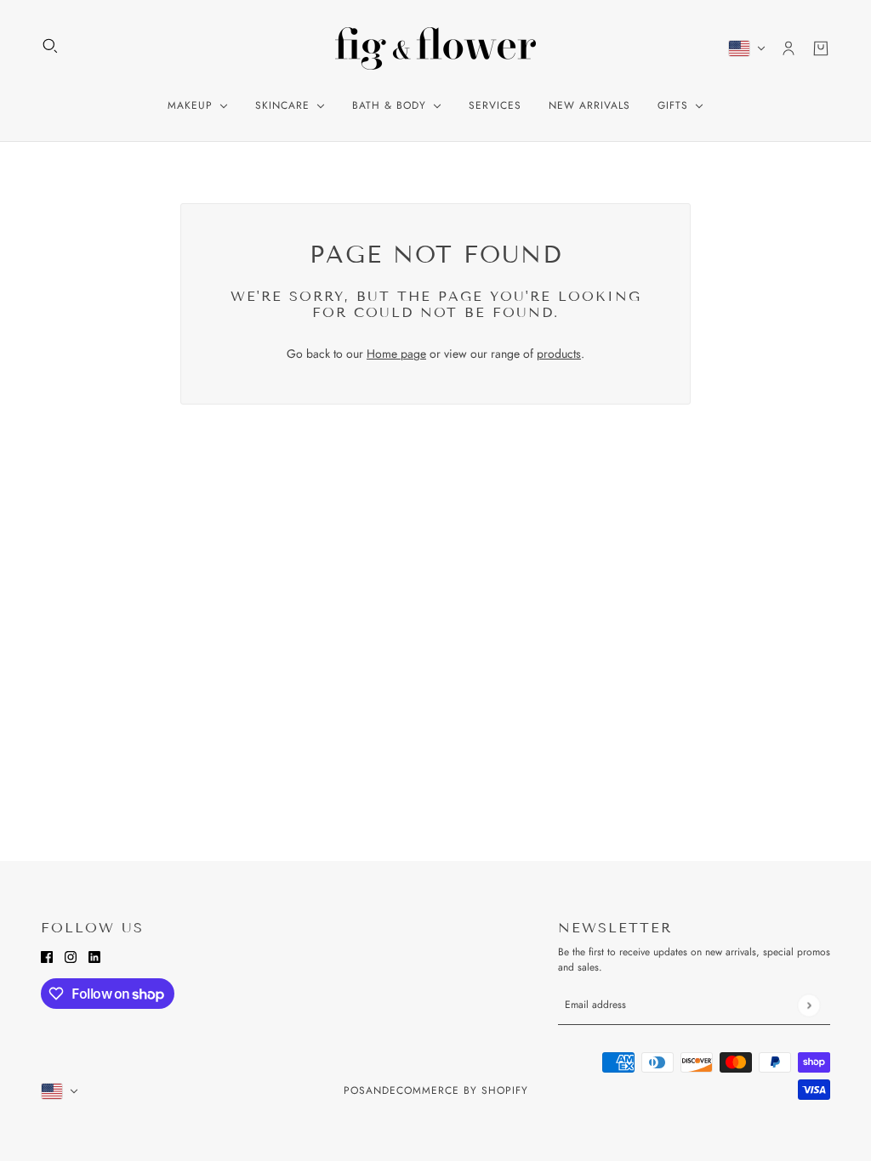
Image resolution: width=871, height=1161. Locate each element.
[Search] (50, 46)
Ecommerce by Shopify (459, 1090)
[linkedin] (94, 955)
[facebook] (47, 955)
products (559, 353)
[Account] (788, 48)
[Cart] (820, 48)
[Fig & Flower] (435, 48)
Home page (396, 353)
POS (355, 1090)
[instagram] (70, 955)
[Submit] (808, 1005)
